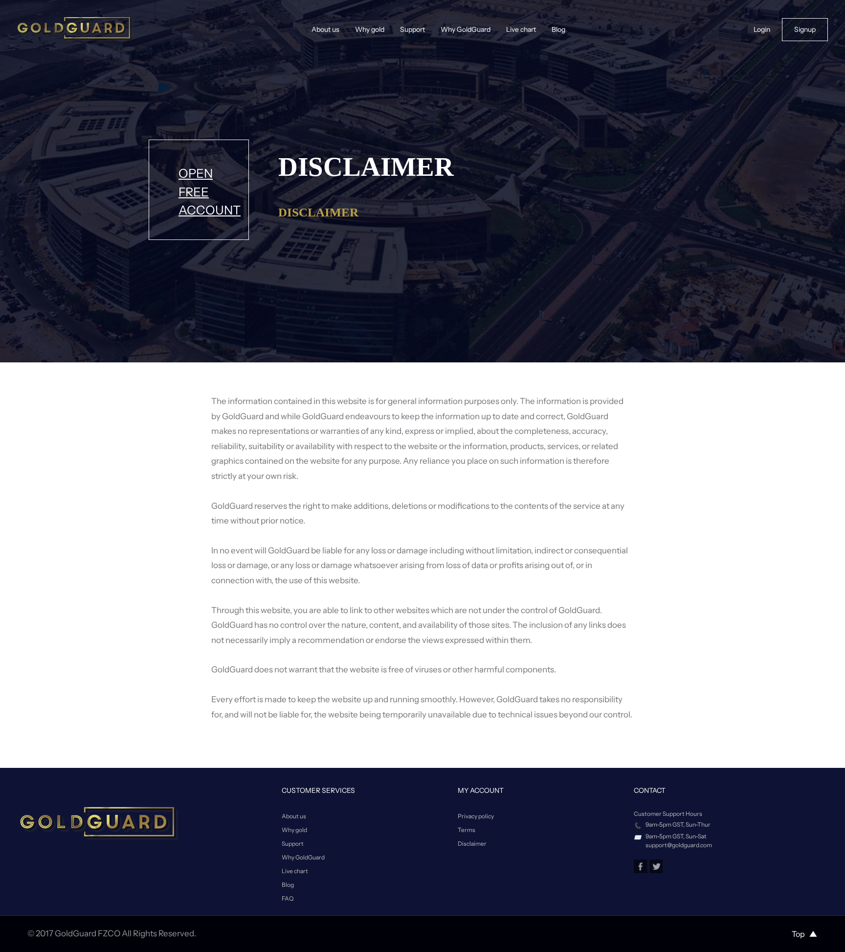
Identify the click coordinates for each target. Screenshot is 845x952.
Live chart (521, 29)
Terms (466, 829)
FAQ (287, 898)
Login (762, 29)
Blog (558, 29)
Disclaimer (472, 843)
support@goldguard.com (678, 845)
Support (412, 29)
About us (325, 29)
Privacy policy (476, 816)
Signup (805, 29)
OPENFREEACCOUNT (209, 191)
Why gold (369, 29)
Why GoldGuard (465, 29)
